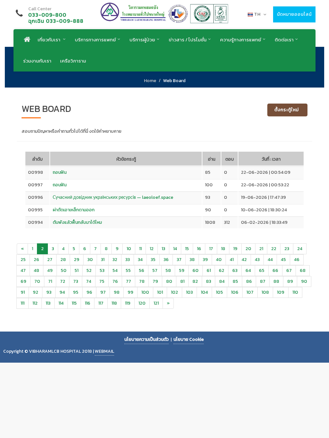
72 (62, 281)
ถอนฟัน (60, 172)
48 (36, 270)
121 (156, 303)
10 (129, 248)
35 (153, 259)
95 (75, 292)
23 (286, 248)
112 (35, 303)
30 (90, 259)
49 (50, 270)
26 (36, 259)
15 (187, 248)
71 (50, 281)
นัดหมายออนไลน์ (294, 14)
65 (261, 270)
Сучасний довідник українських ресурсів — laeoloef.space (113, 197)
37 (179, 259)
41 (232, 259)
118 (114, 303)
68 (303, 270)
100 (145, 292)
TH (257, 14)
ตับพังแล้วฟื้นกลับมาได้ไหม (77, 222)
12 (152, 248)
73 (75, 281)
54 (115, 270)
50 (64, 270)
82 (195, 281)
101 (160, 292)
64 (248, 270)
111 (22, 303)
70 (37, 281)
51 (76, 270)
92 (35, 292)
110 (295, 292)
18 (223, 248)
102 (174, 292)
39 (205, 259)
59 (181, 270)
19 (235, 248)
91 (23, 292)
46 (296, 259)
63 (234, 270)
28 (63, 259)
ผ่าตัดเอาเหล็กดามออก (73, 209)
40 (219, 259)
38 (192, 259)
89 (290, 281)
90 (304, 281)
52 (89, 270)
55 (128, 270)
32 (114, 259)
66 (275, 270)
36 (166, 259)
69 (23, 281)
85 (235, 281)
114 (61, 303)
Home (150, 80)
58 (168, 270)
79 (155, 281)
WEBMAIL (104, 351)
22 (273, 248)
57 (154, 270)
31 (102, 259)
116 (87, 303)
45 (283, 259)
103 (189, 292)
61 (209, 270)
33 (127, 259)
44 (270, 259)
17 (211, 248)
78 (142, 281)
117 (100, 303)
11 (140, 248)
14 (175, 248)
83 (208, 281)
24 (299, 248)
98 (117, 292)
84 (222, 281)
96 (89, 292)
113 (48, 303)
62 (221, 270)
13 (163, 248)
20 (248, 248)
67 (289, 270)
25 (23, 259)
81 (182, 281)
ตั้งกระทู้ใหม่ (286, 109)
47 (23, 270)
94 (62, 292)
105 (219, 292)
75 (101, 281)
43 (257, 259)
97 (103, 292)
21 (261, 248)
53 (102, 270)
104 (204, 292)
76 (115, 281)
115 (74, 303)
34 (140, 259)
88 (276, 281)
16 (199, 248)
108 (265, 292)
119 (127, 303)
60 (195, 270)
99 (130, 292)
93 (48, 292)
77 (128, 281)
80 (169, 281)
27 (49, 259)
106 (234, 292)
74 (88, 281)
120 (142, 303)
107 (249, 292)
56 (141, 270)
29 (76, 259)
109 (280, 292)
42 (244, 259)
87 (262, 281)
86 (249, 281)
